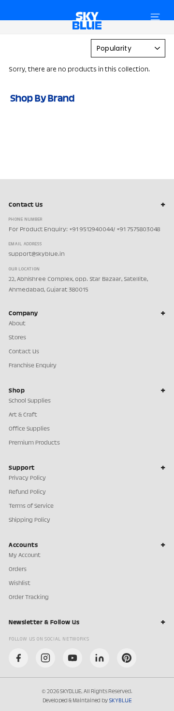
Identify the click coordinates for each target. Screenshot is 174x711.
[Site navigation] (155, 17)
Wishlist (19, 583)
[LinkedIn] (99, 658)
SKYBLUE (120, 701)
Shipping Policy (29, 520)
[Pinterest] (126, 658)
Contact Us (24, 352)
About (17, 324)
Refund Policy (27, 492)
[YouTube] (72, 658)
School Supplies (30, 401)
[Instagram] (45, 658)
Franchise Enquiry (33, 366)
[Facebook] (18, 658)
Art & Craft (23, 415)
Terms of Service (31, 506)
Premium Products (34, 443)
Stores (17, 338)
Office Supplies (29, 429)
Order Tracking (29, 597)
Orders (18, 569)
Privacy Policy (27, 478)
